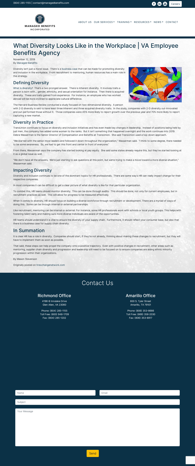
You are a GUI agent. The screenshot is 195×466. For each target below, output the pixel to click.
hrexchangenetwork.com (50, 265)
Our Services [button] (103, 22)
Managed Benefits (27, 63)
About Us (85, 22)
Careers (175, 4)
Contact (172, 22)
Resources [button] (142, 22)
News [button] (157, 22)
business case (69, 68)
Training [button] (123, 22)
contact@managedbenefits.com (51, 2)
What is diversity (22, 88)
